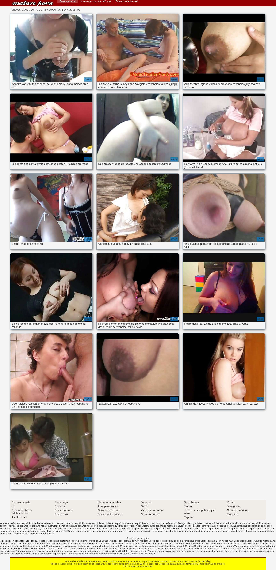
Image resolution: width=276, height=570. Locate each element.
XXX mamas (267, 543)
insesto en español (136, 526)
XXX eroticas (151, 548)
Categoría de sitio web (127, 1)
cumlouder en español (111, 523)
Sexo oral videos (128, 553)
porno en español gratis (21, 531)
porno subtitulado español (25, 533)
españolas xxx (170, 523)
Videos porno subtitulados (13, 546)
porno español (40, 531)
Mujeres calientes (79, 541)
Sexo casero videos (244, 541)
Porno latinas (259, 548)
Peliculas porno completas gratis (183, 541)
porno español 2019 (58, 531)
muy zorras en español (214, 526)
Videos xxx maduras (250, 543)
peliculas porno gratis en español (40, 528)
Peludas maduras (167, 548)
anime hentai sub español (43, 523)
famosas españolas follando (213, 523)
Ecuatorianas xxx (173, 546)
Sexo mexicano (188, 551)
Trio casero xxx (159, 541)
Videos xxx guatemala (59, 541)
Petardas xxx (74, 553)
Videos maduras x (90, 553)
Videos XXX (227, 541)
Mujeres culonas (35, 546)
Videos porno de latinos (99, 551)
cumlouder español (133, 523)
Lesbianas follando (137, 551)
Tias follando (39, 553)
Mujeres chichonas (221, 551)
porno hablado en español (150, 531)
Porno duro (238, 551)
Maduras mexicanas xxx (209, 548)
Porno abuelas (204, 551)
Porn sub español (38, 541)
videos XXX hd (119, 551)
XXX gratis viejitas (143, 546)
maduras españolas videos (189, 526)
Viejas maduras (92, 546)
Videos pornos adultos (133, 548)
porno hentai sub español (224, 531)
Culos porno (169, 543)
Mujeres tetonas (201, 543)
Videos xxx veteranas (265, 546)
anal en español (8, 523)
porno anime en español (244, 528)
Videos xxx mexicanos (255, 551)
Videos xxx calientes (27, 548)
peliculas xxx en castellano (96, 528)
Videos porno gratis (157, 551)
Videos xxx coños (146, 553)
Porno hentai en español (94, 548)
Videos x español (23, 553)
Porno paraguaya (24, 551)
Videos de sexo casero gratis (237, 548)
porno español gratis (79, 531)
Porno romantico (126, 541)
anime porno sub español (70, 523)
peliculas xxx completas (70, 528)
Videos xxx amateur (211, 541)
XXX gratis (188, 546)
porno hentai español (199, 531)
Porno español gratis (57, 553)
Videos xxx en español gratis (14, 541)
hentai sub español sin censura (24, 526)
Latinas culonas (16, 543)
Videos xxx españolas (151, 543)
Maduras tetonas (108, 546)
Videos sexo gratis (74, 546)
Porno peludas (96, 541)
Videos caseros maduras (74, 551)
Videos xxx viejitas (61, 543)
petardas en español (187, 528)
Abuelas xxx (158, 546)
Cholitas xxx (200, 546)
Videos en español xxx (32, 3)
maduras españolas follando (160, 526)
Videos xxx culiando (187, 548)
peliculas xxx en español (122, 528)
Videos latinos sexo (244, 546)
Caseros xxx (110, 541)
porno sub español (246, 531)
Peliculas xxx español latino (47, 551)
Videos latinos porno (71, 548)
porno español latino (101, 531)
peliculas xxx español (146, 528)
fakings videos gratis (188, 523)
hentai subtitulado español (72, 526)
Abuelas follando (262, 541)
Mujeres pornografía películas (96, 1)
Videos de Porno (8, 548)
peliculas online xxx (13, 528)
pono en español (207, 528)
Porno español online (99, 543)
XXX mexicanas (143, 541)
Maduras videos (184, 543)
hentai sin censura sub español (244, 523)
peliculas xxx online (167, 528)
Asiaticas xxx (173, 551)
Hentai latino (117, 543)
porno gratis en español (124, 531)
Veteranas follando (109, 553)
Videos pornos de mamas (38, 543)
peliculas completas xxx (239, 526)
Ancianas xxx (114, 548)
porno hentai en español (176, 531)
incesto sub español (96, 526)
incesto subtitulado (116, 526)
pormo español (224, 528)
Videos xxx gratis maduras (220, 546)
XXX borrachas (125, 546)
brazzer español (91, 523)
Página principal (68, 1)
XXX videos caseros (54, 546)
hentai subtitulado (50, 526)
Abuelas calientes (79, 543)
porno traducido (47, 533)
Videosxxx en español (49, 548)
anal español (23, 523)
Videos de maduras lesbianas (225, 543)
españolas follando (152, 523)
